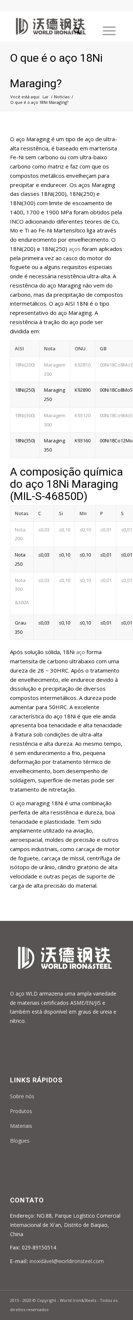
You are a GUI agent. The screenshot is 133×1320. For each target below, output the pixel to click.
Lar (45, 96)
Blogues (20, 1140)
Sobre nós (22, 1096)
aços (75, 248)
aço (80, 652)
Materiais (21, 1125)
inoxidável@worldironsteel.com (67, 1261)
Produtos (21, 1111)
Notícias (61, 96)
